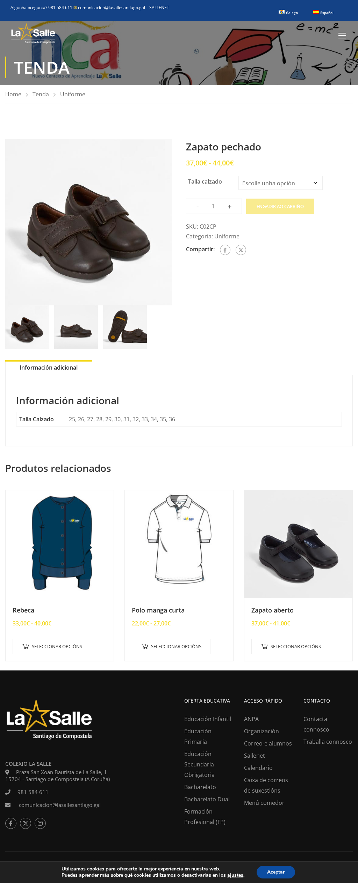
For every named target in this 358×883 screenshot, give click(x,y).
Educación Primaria (198, 736)
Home (13, 94)
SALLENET (159, 7)
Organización (261, 731)
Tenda (41, 94)
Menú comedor (264, 803)
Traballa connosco (327, 741)
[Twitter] (241, 250)
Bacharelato (200, 787)
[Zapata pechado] (88, 222)
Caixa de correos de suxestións (266, 785)
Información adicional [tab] (49, 367)
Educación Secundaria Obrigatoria (199, 764)
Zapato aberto (272, 610)
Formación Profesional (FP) (204, 817)
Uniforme (72, 94)
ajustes (235, 875)
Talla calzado (205, 181)
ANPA (251, 719)
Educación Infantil (207, 719)
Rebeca (23, 610)
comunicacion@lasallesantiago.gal (109, 7)
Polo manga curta (158, 610)
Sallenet (254, 755)
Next (179, 222)
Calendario (258, 768)
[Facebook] (225, 250)
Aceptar (276, 872)
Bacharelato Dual (207, 799)
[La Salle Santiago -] (33, 35)
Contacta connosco (316, 724)
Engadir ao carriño (280, 206)
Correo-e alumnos (268, 743)
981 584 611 (33, 791)
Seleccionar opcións (57, 646)
